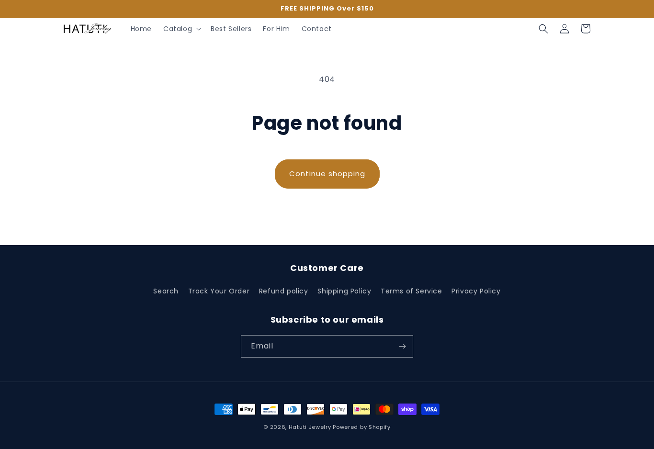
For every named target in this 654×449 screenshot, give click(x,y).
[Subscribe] (402, 346)
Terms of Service (411, 291)
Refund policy (283, 291)
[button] (181, 29)
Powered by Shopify (362, 427)
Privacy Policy (475, 291)
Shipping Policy (344, 291)
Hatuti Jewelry (310, 427)
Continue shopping (327, 173)
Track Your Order (219, 291)
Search (166, 291)
